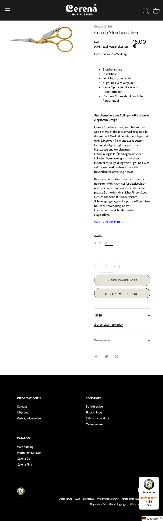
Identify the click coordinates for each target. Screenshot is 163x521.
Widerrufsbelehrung (108, 498)
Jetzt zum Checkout (122, 294)
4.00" (109, 243)
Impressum (88, 498)
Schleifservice (94, 406)
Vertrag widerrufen (29, 418)
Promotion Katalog (29, 453)
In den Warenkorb (122, 280)
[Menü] (7, 10)
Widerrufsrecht (138, 504)
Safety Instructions (98, 418)
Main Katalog (25, 447)
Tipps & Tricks (94, 412)
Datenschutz (65, 498)
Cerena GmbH (103, 26)
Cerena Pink (24, 464)
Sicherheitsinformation (108, 324)
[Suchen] (145, 11)
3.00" (98, 243)
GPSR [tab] (98, 315)
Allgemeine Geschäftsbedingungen (108, 504)
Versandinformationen (133, 498)
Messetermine (94, 424)
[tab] (122, 327)
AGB (77, 498)
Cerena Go (23, 458)
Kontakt (22, 406)
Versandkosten (118, 46)
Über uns (22, 412)
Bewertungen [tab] (102, 340)
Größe (98, 236)
